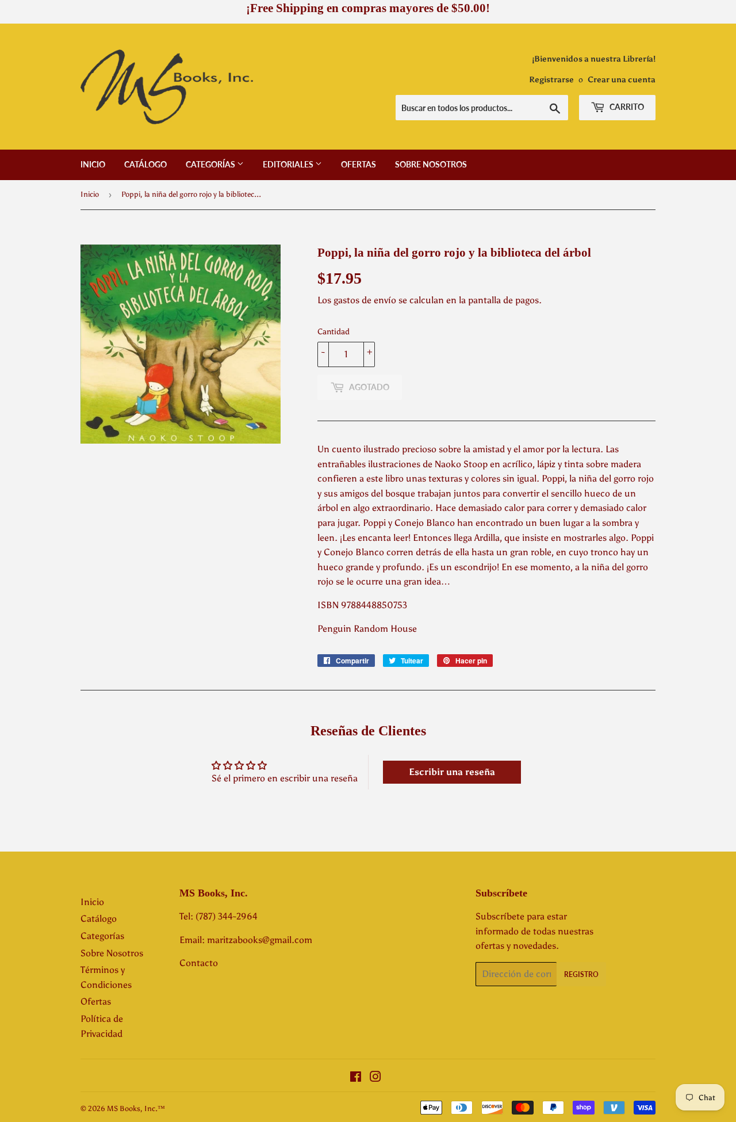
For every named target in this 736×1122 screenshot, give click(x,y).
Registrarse (551, 80)
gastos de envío (365, 300)
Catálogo (145, 164)
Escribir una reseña (452, 771)
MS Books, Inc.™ (136, 1108)
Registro (581, 974)
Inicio (92, 164)
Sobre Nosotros (431, 164)
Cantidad (333, 332)
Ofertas (358, 164)
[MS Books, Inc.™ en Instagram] (375, 1078)
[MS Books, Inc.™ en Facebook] (356, 1078)
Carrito (626, 107)
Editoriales (289, 164)
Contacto (198, 962)
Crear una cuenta (622, 80)
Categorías (211, 164)
